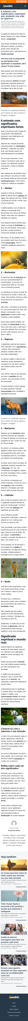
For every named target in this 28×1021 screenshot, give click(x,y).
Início (14, 1003)
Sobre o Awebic (14, 1009)
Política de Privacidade (14, 1012)
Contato (14, 1006)
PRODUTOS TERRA (21, 1)
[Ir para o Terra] (5, 1)
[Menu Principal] (25, 6)
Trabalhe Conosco (14, 1015)
